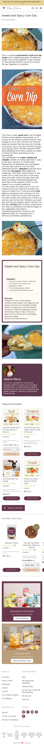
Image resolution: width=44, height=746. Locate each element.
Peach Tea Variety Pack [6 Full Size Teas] (31, 481)
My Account (26, 696)
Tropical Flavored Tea (31, 734)
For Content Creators (10, 695)
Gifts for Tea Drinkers (10, 720)
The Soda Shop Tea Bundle (10, 480)
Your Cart (25, 699)
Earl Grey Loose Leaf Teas (16, 735)
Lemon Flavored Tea (39, 734)
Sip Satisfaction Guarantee (28, 682)
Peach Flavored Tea (24, 734)
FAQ (23, 677)
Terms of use (4, 734)
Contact (5, 691)
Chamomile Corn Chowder (14, 146)
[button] (40, 8)
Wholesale (6, 684)
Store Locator (7, 681)
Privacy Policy (10, 734)
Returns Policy (27, 686)
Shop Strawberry (22, 618)
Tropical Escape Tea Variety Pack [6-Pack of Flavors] (32, 430)
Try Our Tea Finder (9, 716)
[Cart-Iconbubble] (36, 8)
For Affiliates (7, 698)
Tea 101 (4, 713)
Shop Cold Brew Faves (22, 661)
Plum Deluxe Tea (25, 726)
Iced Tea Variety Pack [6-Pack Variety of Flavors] (11, 430)
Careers (5, 688)
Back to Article (15, 508)
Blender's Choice (11, 543)
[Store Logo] (12, 8)
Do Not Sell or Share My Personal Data (31, 691)
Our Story (5, 677)
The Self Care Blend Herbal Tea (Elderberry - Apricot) (31, 545)
